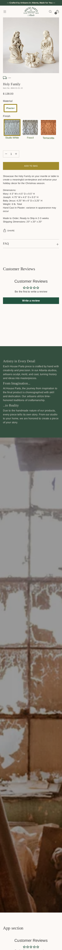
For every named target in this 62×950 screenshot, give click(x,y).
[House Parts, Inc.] (31, 11)
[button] (10, 108)
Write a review (31, 300)
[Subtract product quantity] (16, 154)
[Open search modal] (50, 11)
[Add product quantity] (6, 154)
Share (11, 231)
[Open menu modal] (4, 11)
